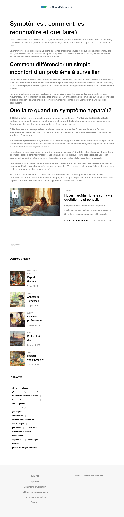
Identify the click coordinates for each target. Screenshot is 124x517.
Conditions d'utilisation (35, 487)
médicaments (18, 436)
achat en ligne (18, 424)
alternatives (32, 428)
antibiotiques (17, 416)
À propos (34, 482)
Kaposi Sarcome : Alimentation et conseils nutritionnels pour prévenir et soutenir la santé (34, 279)
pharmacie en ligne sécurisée (24, 448)
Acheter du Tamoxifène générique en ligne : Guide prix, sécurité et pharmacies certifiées (33, 299)
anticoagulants (18, 404)
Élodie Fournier (79, 220)
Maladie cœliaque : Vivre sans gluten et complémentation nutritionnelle (37, 358)
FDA (36, 392)
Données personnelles (35, 497)
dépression (16, 440)
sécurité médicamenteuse (23, 420)
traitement (16, 400)
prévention (16, 428)
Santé (30, 293)
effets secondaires (20, 388)
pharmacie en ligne (20, 392)
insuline (15, 444)
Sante (68, 191)
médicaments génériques (22, 408)
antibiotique (33, 440)
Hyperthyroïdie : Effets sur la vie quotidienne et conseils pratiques (88, 198)
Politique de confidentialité (35, 492)
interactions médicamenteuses (25, 396)
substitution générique (21, 432)
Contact (35, 502)
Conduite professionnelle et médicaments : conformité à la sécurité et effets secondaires (35, 319)
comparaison (32, 400)
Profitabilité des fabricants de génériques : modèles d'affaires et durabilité (34, 338)
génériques (17, 412)
